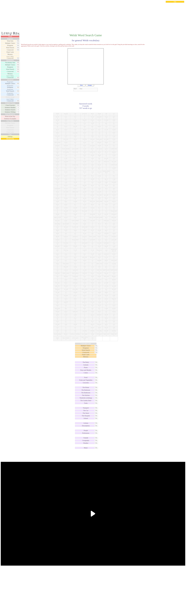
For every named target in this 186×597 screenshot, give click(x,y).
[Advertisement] (93, 17)
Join (175, 2)
